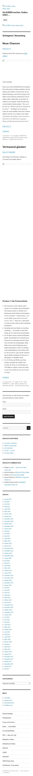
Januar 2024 (7, 573)
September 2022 (8, 612)
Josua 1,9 (5, 152)
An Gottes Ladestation (10, 443)
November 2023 (8, 578)
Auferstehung (6, 137)
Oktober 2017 (8, 661)
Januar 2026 (7, 516)
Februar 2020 (8, 642)
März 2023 (7, 597)
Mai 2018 (7, 644)
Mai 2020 (7, 634)
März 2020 (7, 639)
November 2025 (8, 521)
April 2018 (7, 647)
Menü (5, 20)
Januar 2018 (7, 654)
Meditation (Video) (8, 739)
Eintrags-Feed (8, 700)
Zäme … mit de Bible (9, 726)
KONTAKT (6, 757)
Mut (16, 137)
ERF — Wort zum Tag (9, 735)
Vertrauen (5, 139)
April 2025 (7, 538)
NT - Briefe (24, 382)
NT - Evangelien (15, 136)
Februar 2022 (8, 629)
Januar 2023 (7, 602)
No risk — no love (9, 450)
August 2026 (8, 499)
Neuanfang (20, 137)
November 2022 (8, 607)
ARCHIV (5, 748)
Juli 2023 (6, 588)
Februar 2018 (8, 651)
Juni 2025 (7, 533)
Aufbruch (16, 383)
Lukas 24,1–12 (7, 48)
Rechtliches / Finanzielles (11, 765)
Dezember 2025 (8, 519)
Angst (12, 383)
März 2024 (7, 568)
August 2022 (8, 615)
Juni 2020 (7, 632)
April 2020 (7, 637)
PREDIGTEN (22, 136)
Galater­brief (11, 152)
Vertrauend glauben (14, 147)
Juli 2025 (6, 531)
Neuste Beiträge (8, 714)
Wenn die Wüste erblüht (22, 472)
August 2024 (8, 558)
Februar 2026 (8, 514)
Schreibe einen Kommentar (16, 139)
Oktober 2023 (8, 580)
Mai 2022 (7, 622)
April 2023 (7, 595)
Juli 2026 (6, 501)
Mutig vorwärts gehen (10, 445)
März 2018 (7, 649)
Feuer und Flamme (8, 722)
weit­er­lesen (6, 131)
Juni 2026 (7, 504)
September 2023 (8, 583)
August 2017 (8, 666)
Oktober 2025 (8, 524)
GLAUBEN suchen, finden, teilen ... (15, 13)
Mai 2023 (7, 592)
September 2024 (8, 556)
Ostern (25, 137)
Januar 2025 (7, 546)
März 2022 (7, 627)
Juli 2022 (6, 617)
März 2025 (7, 541)
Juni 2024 (7, 560)
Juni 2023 (7, 590)
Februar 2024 (8, 570)
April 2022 (7, 624)
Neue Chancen (11, 43)
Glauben (22, 383)
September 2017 (8, 664)
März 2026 (7, 511)
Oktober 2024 (8, 553)
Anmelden (7, 698)
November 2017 (8, 659)
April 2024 (7, 565)
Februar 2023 (8, 600)
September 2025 (8, 526)
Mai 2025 (7, 536)
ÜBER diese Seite (8, 761)
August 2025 (8, 529)
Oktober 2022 (8, 610)
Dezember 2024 (8, 548)
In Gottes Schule (9, 453)
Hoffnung (12, 137)
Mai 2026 (7, 506)
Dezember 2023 (8, 575)
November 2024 (8, 551)
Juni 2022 (7, 620)
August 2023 (8, 585)
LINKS (5, 752)
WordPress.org (8, 705)
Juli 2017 (6, 669)
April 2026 (7, 509)
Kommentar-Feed (9, 703)
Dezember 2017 (8, 656)
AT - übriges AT (16, 382)
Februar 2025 (8, 543)
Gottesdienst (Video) (9, 744)
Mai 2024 (7, 563)
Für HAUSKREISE (8, 731)
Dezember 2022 (8, 605)
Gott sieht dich (8, 448)
